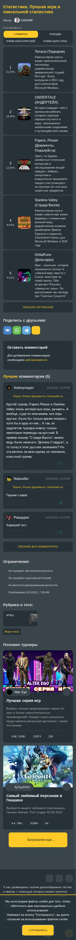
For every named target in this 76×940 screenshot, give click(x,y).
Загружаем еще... (40, 840)
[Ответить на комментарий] (9, 464)
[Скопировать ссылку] (36, 330)
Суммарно (21, 34)
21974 (37, 736)
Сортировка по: (12, 27)
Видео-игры (12, 631)
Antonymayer (24, 388)
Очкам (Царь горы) (55, 41)
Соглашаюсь (38, 930)
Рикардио (21, 517)
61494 (34, 823)
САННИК (27, 20)
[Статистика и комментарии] (67, 692)
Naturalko (21, 478)
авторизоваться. (37, 359)
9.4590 (17, 823)
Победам (55, 34)
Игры (10, 615)
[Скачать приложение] (69, 878)
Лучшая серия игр (23, 701)
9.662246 (19, 736)
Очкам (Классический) (20, 41)
